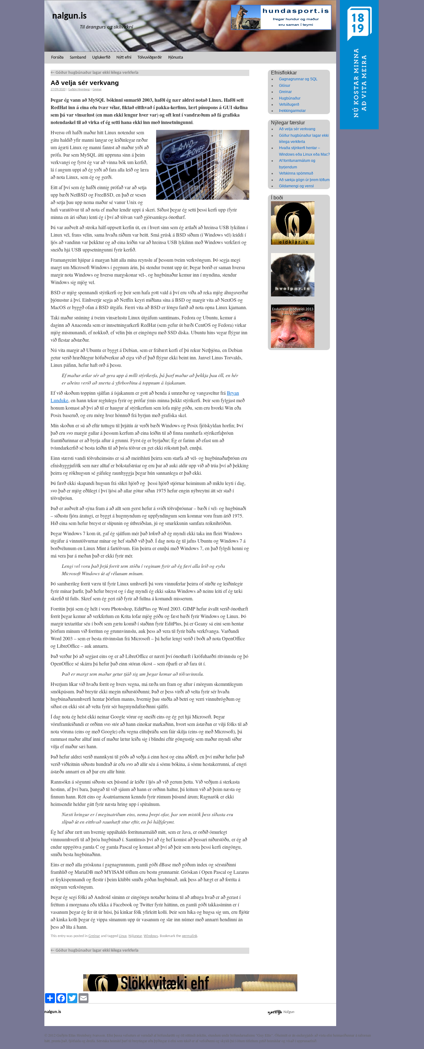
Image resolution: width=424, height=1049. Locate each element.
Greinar (96, 89)
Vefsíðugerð (289, 104)
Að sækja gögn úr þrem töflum (304, 180)
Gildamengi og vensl (296, 186)
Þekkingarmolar (292, 111)
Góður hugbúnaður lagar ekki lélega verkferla (94, 72)
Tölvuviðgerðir (150, 57)
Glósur (284, 85)
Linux (123, 936)
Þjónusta (175, 57)
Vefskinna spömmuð (296, 173)
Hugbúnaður (289, 98)
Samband (78, 57)
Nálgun (288, 1012)
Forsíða (57, 57)
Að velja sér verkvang (297, 129)
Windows (151, 936)
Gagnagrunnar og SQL (298, 79)
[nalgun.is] (190, 26)
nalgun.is (69, 16)
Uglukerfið (101, 57)
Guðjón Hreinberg (79, 89)
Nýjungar (135, 936)
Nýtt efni (123, 57)
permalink (189, 936)
